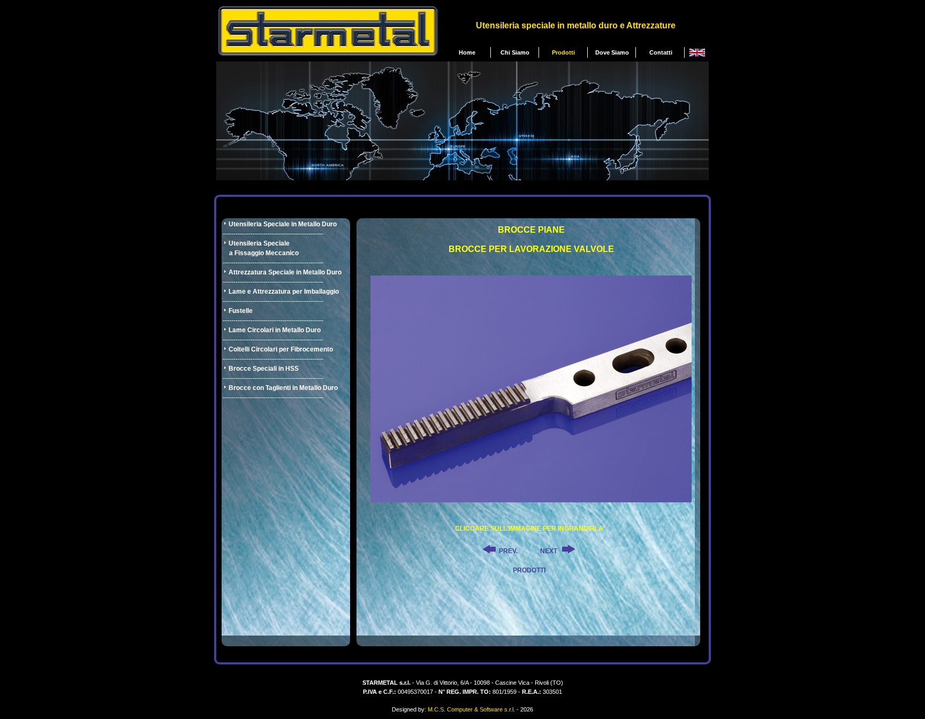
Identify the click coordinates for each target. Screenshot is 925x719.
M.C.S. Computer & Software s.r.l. (471, 709)
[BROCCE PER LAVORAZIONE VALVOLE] (531, 499)
